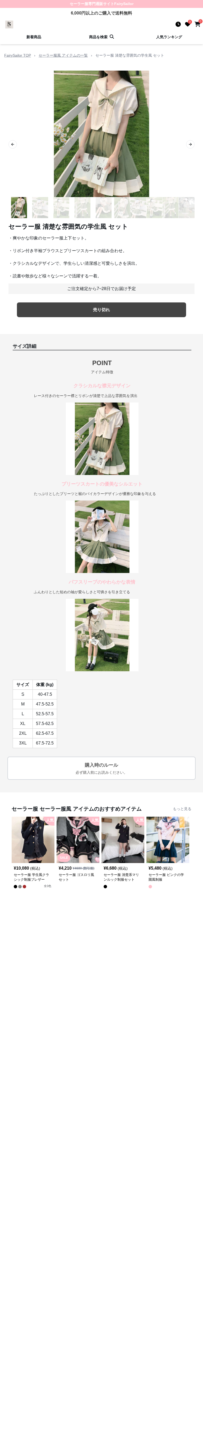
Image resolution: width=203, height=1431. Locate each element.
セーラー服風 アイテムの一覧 (63, 55)
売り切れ (101, 309)
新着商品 (33, 37)
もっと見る (182, 809)
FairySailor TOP (17, 55)
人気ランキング (169, 37)
